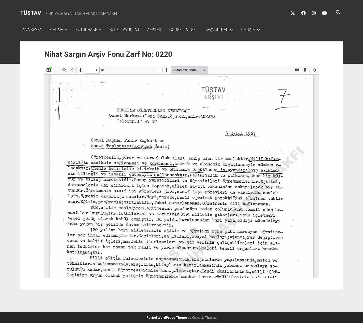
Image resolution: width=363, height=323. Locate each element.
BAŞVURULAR (217, 30)
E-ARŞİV (56, 30)
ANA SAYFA (32, 30)
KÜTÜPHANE (86, 30)
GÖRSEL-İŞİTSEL (183, 30)
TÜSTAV (30, 13)
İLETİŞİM (248, 30)
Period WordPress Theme (166, 318)
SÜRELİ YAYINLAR (124, 30)
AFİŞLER (154, 30)
